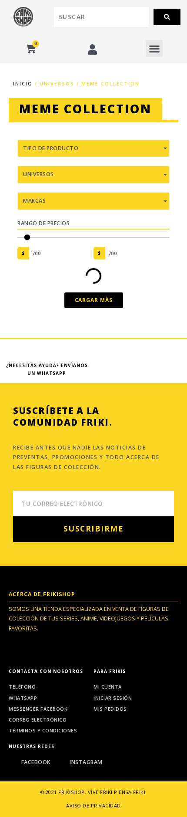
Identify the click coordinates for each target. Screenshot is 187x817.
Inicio (23, 83)
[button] (154, 48)
